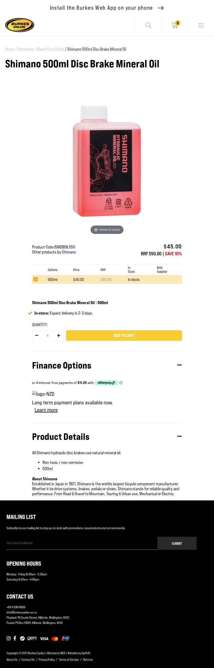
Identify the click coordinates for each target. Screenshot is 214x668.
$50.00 (105, 279)
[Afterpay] (22, 638)
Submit (177, 543)
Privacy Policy (47, 659)
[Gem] (32, 638)
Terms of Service (69, 659)
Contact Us (27, 659)
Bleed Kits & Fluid (50, 49)
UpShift (85, 653)
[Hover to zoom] (107, 160)
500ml (52, 279)
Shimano (69, 252)
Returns (88, 659)
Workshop (27, 49)
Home (11, 49)
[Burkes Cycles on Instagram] (9, 638)
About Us (12, 659)
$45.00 (78, 279)
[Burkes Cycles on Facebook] (15, 638)
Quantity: (39, 324)
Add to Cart (124, 335)
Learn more (46, 410)
